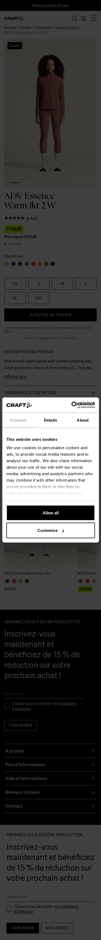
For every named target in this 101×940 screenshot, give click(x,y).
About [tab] (83, 420)
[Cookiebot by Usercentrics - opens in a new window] (72, 405)
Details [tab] (50, 420)
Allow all (51, 512)
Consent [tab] (18, 420)
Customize (47, 530)
